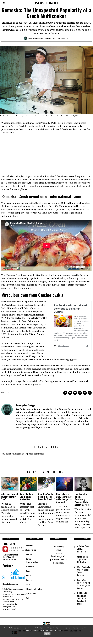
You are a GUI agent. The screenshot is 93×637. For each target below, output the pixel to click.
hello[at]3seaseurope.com (12, 589)
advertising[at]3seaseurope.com (15, 594)
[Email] (90, 393)
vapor (70, 359)
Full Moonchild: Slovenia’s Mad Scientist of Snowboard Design (82, 598)
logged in (19, 453)
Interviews (30, 566)
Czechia (66, 38)
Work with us (7, 597)
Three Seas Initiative (34, 589)
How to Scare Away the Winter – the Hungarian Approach (64, 498)
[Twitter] (70, 393)
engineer (56, 203)
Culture (60, 38)
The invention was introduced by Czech (21, 203)
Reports (29, 579)
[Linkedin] (75, 393)
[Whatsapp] (80, 393)
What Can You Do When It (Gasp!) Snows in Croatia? (46, 496)
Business (29, 545)
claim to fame (34, 129)
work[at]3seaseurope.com (12, 599)
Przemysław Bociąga (37, 38)
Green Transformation (32, 560)
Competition (31, 549)
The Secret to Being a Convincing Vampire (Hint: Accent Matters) (82, 499)
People (28, 575)
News (28, 570)
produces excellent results (22, 350)
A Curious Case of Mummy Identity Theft (9, 496)
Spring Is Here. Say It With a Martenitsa (26, 496)
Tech (28, 584)
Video (28, 598)
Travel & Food (31, 593)
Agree (47, 634)
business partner (10, 321)
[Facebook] (65, 393)
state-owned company (12, 212)
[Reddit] (85, 393)
